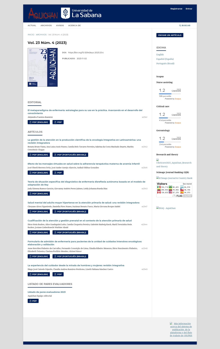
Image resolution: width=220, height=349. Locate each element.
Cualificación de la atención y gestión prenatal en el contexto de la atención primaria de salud (80, 220)
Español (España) (165, 59)
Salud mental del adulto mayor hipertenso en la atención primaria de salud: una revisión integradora (83, 202)
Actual (32, 25)
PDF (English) (40, 122)
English (160, 54)
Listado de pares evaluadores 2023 (47, 292)
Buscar (185, 25)
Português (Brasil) (165, 63)
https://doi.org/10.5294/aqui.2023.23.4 (86, 52)
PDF (59, 122)
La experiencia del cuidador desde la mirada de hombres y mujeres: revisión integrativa (76, 265)
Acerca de (74, 25)
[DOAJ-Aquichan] (166, 208)
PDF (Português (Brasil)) (71, 155)
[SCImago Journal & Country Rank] (174, 178)
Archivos (46, 25)
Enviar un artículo (169, 35)
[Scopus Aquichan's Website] (174, 166)
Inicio (31, 34)
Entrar (189, 8)
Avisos (60, 25)
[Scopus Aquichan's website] (169, 124)
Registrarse (176, 8)
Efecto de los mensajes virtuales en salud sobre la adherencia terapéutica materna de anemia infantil (84, 163)
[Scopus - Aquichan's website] (169, 100)
